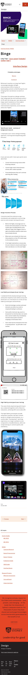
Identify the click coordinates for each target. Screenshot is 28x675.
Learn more (14, 622)
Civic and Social (8, 579)
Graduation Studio (8, 560)
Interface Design (20, 40)
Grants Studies (6, 536)
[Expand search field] (25, 4)
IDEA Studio (7, 564)
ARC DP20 (6, 538)
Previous (6, 519)
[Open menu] (20, 4)
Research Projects (7, 573)
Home (3, 40)
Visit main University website (9, 652)
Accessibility (10, 663)
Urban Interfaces (8, 583)
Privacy (6, 663)
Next (22, 519)
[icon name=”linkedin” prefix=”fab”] (13, 59)
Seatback (14, 79)
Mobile (14, 76)
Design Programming (9, 553)
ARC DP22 (6, 542)
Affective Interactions (9, 575)
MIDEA (10, 40)
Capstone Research (9, 549)
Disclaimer (2, 663)
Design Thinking (8, 557)
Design (4, 9)
